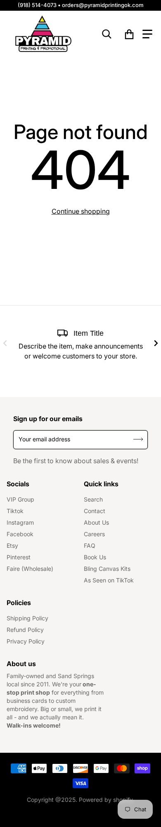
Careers (94, 533)
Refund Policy (25, 629)
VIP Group (20, 499)
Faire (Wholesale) (30, 568)
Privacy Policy (26, 641)
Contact (94, 510)
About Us (96, 522)
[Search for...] (107, 34)
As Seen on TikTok (109, 580)
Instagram (20, 522)
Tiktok (15, 510)
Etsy (12, 545)
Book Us (95, 557)
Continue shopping (81, 211)
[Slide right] (156, 343)
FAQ (89, 545)
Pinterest (19, 557)
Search (93, 499)
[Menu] (147, 34)
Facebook (20, 533)
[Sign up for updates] (138, 439)
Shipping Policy (27, 618)
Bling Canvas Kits (107, 568)
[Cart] (129, 34)
